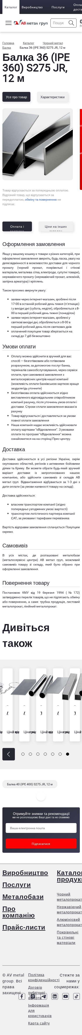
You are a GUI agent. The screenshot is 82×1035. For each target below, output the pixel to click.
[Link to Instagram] (33, 996)
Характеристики (52, 97)
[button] (8, 754)
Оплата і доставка (17, 227)
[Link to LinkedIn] (54, 996)
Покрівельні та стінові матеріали (68, 937)
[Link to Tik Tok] (76, 996)
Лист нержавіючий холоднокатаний (58, 712)
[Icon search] (71, 23)
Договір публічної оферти (36, 992)
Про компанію (18, 912)
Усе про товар (16, 97)
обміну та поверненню (41, 199)
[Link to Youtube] (65, 996)
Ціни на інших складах (56, 227)
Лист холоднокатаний (24, 712)
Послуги (58, 7)
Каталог (11, 7)
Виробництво (32, 7)
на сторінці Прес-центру (53, 439)
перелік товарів (32, 597)
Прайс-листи (23, 927)
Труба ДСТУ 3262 (41, 712)
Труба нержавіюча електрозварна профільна (75, 712)
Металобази (23, 896)
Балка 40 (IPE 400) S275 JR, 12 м (30, 784)
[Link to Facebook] (22, 996)
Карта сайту (39, 1023)
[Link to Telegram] (43, 996)
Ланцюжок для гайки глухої (7, 712)
